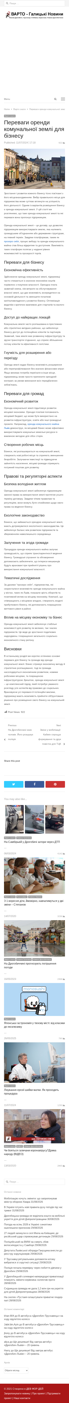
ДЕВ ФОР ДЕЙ (34, 1388)
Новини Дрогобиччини (42, 959)
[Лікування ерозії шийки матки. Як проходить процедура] (34, 1044)
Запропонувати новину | (17, 1393)
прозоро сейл (11, 241)
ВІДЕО (19, 1146)
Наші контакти (21, 1398)
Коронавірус (22, 897)
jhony (7, 1333)
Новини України (35, 897)
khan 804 (9, 1315)
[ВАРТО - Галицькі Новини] (34, 15)
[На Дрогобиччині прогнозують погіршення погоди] (34, 922)
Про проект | (38, 1393)
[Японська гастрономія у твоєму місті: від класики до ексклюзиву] (34, 985)
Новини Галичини (24, 838)
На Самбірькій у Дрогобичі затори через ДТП (32, 841)
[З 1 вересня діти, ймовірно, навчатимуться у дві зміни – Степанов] (34, 859)
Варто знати (10, 116)
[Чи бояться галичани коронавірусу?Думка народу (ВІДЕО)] (34, 1111)
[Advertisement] (34, 59)
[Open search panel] (55, 99)
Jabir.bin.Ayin (11, 1324)
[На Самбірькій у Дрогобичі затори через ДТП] (34, 806)
